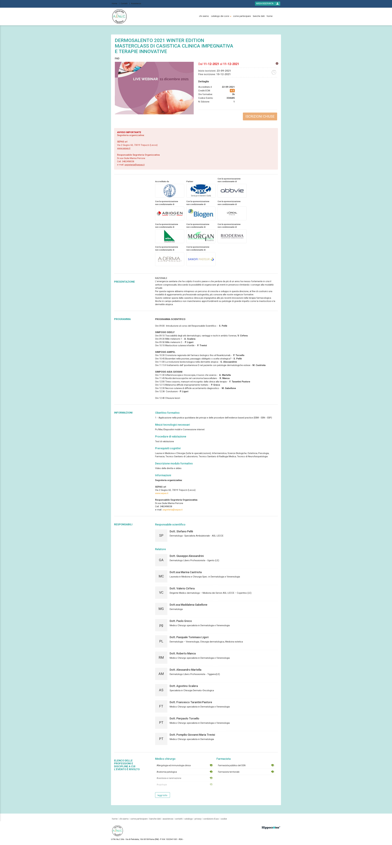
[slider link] (271, 827)
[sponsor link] (232, 190)
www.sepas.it (123, 148)
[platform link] (119, 16)
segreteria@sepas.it (134, 164)
